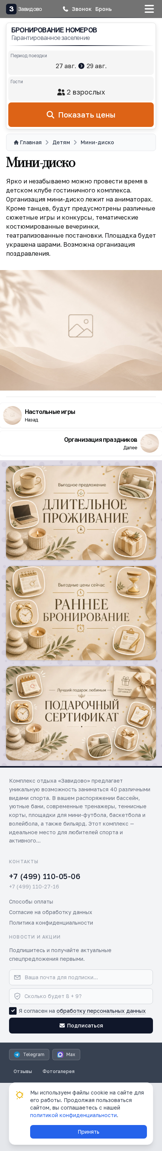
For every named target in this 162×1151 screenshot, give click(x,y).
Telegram (33, 1054)
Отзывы (23, 1071)
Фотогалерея (59, 1071)
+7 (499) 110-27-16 (34, 886)
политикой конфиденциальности (73, 1115)
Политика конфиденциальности (51, 922)
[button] (77, 9)
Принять (88, 1131)
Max (70, 1054)
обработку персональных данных (101, 1011)
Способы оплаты (31, 901)
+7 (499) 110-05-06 (44, 876)
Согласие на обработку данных (50, 912)
